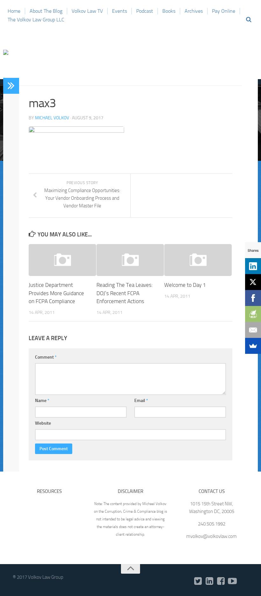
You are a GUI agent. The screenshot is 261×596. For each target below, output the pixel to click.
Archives (194, 11)
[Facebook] (220, 581)
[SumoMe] (253, 346)
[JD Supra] (243, 581)
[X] (253, 282)
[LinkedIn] (209, 581)
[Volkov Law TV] (232, 581)
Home (14, 11)
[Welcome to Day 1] (198, 260)
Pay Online (223, 11)
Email (141, 400)
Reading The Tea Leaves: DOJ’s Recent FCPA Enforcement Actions (124, 293)
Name (42, 400)
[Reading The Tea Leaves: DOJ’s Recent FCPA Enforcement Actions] (130, 260)
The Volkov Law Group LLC (36, 20)
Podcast (144, 11)
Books (168, 11)
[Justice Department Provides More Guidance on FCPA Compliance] (62, 260)
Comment (46, 357)
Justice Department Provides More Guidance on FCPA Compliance (56, 293)
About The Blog (46, 11)
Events (119, 11)
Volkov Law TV (87, 11)
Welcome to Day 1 (185, 285)
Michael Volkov (52, 118)
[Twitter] (198, 581)
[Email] (253, 330)
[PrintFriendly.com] (253, 314)
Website (43, 423)
